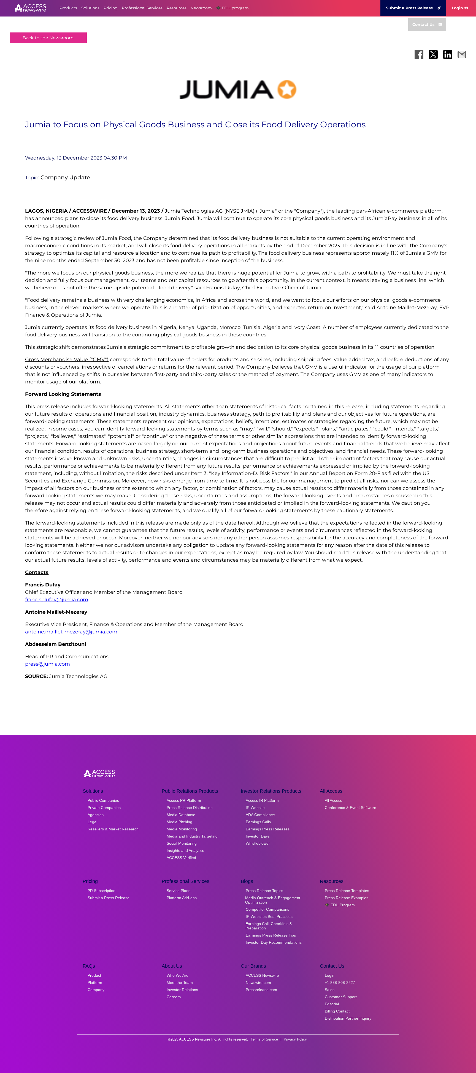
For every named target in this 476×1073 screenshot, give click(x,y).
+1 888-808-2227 (340, 982)
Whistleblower (258, 843)
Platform (95, 982)
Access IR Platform (262, 800)
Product (94, 975)
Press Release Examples (346, 898)
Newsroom (201, 8)
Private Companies (104, 807)
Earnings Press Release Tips (271, 935)
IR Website (255, 807)
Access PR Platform (184, 800)
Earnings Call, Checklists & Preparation (268, 925)
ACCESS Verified (181, 857)
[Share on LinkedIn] (447, 54)
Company (96, 989)
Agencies (96, 815)
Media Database (181, 815)
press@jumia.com (47, 664)
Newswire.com (258, 982)
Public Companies (103, 800)
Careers (174, 997)
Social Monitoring (182, 843)
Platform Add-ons (182, 898)
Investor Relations (182, 989)
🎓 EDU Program (340, 905)
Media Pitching (179, 822)
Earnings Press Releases (268, 829)
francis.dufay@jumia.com (56, 600)
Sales (329, 989)
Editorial (332, 1004)
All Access (333, 800)
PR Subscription (101, 890)
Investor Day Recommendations (274, 942)
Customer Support (341, 997)
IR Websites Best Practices (269, 916)
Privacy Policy (295, 1039)
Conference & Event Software (350, 807)
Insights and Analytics (185, 850)
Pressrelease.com (261, 989)
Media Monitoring (182, 829)
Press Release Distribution (190, 807)
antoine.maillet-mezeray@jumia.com (71, 632)
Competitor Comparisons (267, 909)
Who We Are (177, 975)
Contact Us (423, 24)
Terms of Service (264, 1039)
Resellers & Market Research (113, 829)
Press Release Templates (347, 890)
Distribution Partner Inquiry (348, 1018)
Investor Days (258, 836)
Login (457, 8)
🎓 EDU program (232, 8)
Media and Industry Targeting (192, 836)
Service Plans (178, 890)
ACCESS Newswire (262, 975)
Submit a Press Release (409, 8)
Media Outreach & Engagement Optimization (272, 900)
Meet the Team (180, 982)
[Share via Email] (462, 54)
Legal (92, 822)
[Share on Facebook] (419, 54)
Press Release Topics (264, 890)
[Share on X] (433, 54)
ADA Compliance (260, 815)
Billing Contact (337, 1011)
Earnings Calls (258, 822)
